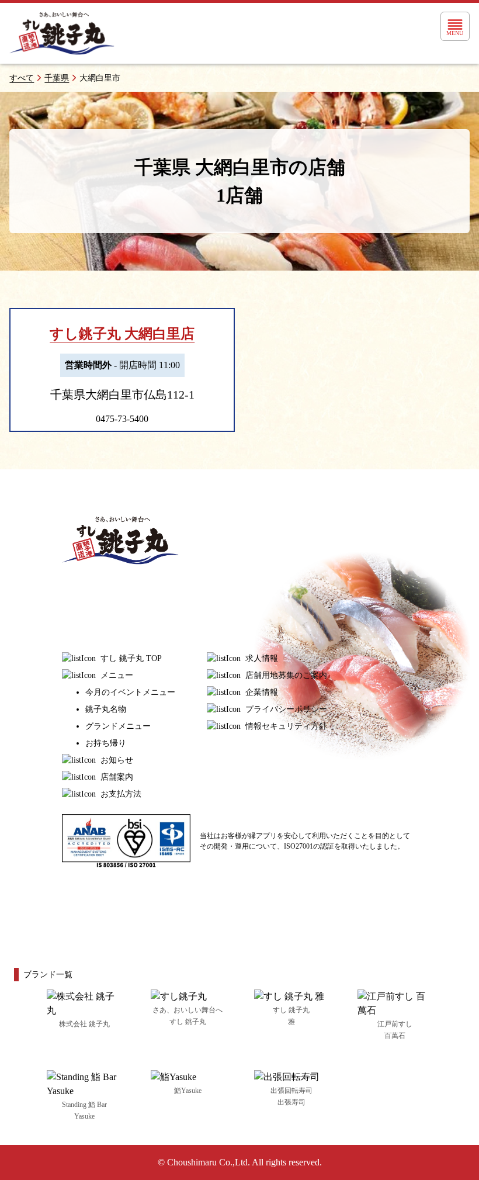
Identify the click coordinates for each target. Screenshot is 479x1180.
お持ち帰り (105, 743)
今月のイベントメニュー (130, 692)
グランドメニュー (118, 726)
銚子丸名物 (105, 709)
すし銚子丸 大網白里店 (122, 333)
